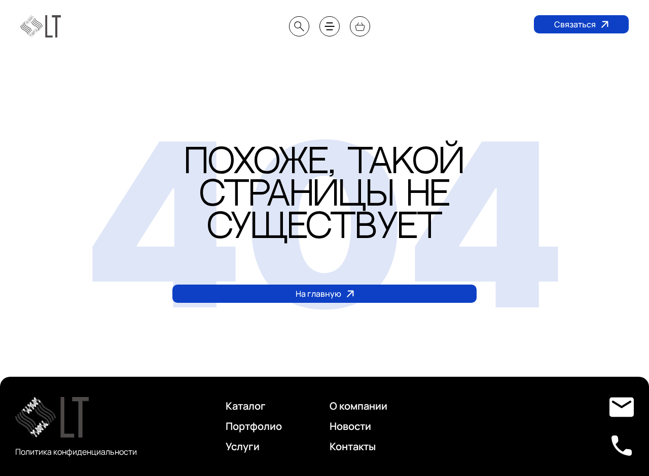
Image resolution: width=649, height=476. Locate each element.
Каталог (246, 406)
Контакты (610, 56)
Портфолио (303, 56)
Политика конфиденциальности (76, 451)
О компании (411, 56)
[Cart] (360, 26)
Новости (512, 56)
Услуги (243, 446)
